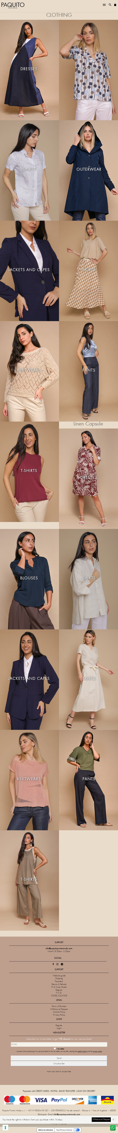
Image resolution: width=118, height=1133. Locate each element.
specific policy (82, 1051)
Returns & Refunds (59, 984)
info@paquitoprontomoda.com (66, 1115)
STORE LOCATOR (59, 996)
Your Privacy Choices (64, 1130)
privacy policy (97, 1051)
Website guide (59, 976)
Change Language (59, 1124)
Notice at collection (45, 1130)
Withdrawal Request (59, 1009)
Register (59, 990)
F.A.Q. (59, 993)
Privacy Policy (59, 1015)
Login (59, 1028)
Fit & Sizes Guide (59, 987)
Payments (59, 981)
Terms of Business (59, 1006)
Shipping (59, 979)
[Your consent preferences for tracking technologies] (5, 1128)
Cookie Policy (59, 1012)
